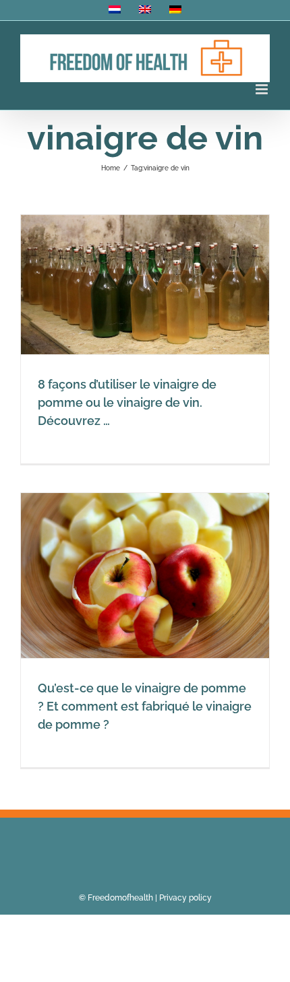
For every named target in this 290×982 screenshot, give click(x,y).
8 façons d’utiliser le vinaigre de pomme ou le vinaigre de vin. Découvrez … (127, 402)
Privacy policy (185, 898)
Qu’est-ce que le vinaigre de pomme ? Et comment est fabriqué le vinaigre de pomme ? (145, 706)
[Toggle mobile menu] (263, 89)
